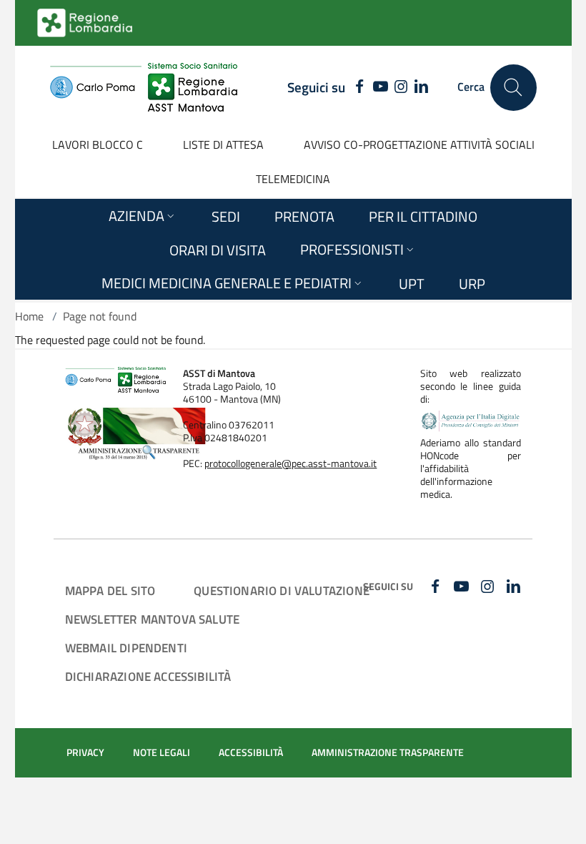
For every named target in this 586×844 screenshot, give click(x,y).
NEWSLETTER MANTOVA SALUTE (152, 619)
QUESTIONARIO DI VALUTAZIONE (281, 590)
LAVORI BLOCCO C (97, 144)
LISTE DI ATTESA (223, 144)
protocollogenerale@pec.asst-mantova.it (290, 463)
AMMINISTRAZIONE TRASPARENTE (388, 752)
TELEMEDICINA (293, 178)
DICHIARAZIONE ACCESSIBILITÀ (148, 676)
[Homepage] (143, 87)
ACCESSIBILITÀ (251, 752)
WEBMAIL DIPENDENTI (126, 647)
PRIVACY (85, 752)
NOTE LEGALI (161, 752)
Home (29, 316)
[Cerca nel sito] (513, 87)
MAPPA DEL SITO (110, 590)
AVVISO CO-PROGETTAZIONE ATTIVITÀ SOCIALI (419, 144)
